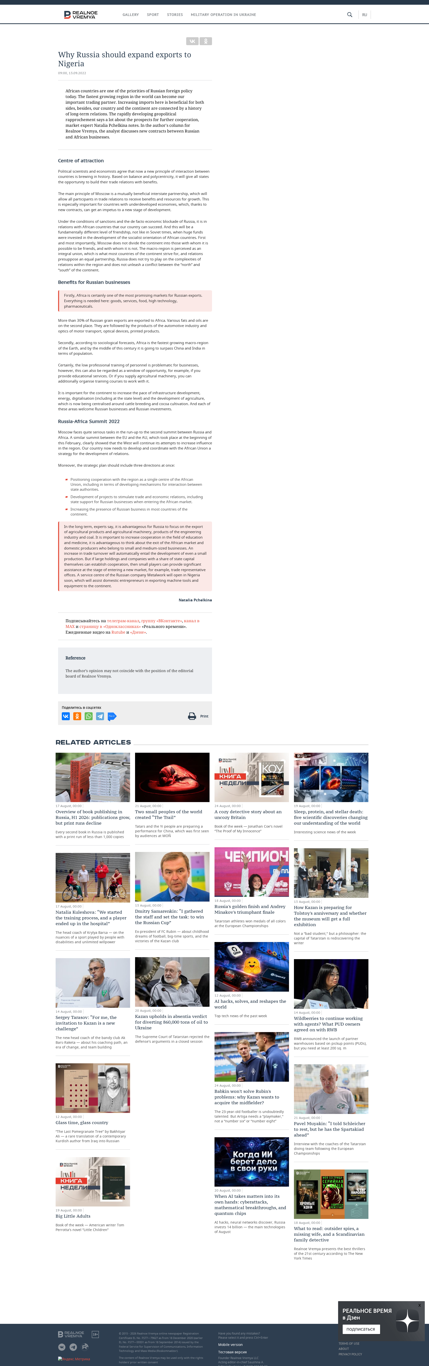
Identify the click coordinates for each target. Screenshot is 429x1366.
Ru (364, 14)
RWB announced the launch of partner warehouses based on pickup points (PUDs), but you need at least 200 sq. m (330, 1032)
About (344, 1349)
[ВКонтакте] (192, 41)
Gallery (131, 14)
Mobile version (230, 1344)
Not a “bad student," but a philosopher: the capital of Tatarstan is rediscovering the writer (330, 925)
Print (204, 716)
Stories (175, 14)
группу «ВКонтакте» (161, 620)
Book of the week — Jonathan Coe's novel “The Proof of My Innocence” (248, 821)
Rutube (118, 632)
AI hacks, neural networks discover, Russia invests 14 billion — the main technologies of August (250, 1213)
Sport (153, 14)
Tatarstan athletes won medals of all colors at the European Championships (250, 916)
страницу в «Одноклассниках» (110, 626)
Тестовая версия (232, 1352)
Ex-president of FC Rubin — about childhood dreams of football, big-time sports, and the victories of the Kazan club (172, 925)
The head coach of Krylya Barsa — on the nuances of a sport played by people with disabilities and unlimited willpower (91, 926)
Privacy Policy (350, 1354)
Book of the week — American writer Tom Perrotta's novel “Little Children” (90, 1222)
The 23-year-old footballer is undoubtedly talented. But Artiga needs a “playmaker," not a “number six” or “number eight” (249, 1105)
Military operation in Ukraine (223, 14)
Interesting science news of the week (331, 821)
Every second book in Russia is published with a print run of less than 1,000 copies (93, 824)
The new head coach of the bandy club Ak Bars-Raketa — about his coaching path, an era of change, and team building (92, 1031)
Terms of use (349, 1343)
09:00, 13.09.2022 (72, 73)
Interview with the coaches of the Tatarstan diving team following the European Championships (330, 1138)
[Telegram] (100, 716)
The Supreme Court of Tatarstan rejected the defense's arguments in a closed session (172, 1028)
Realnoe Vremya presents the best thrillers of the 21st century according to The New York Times (329, 1243)
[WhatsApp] (89, 716)
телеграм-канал (123, 620)
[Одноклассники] (206, 41)
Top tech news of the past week (250, 1008)
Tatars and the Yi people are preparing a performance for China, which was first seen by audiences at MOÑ (172, 823)
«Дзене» (138, 632)
